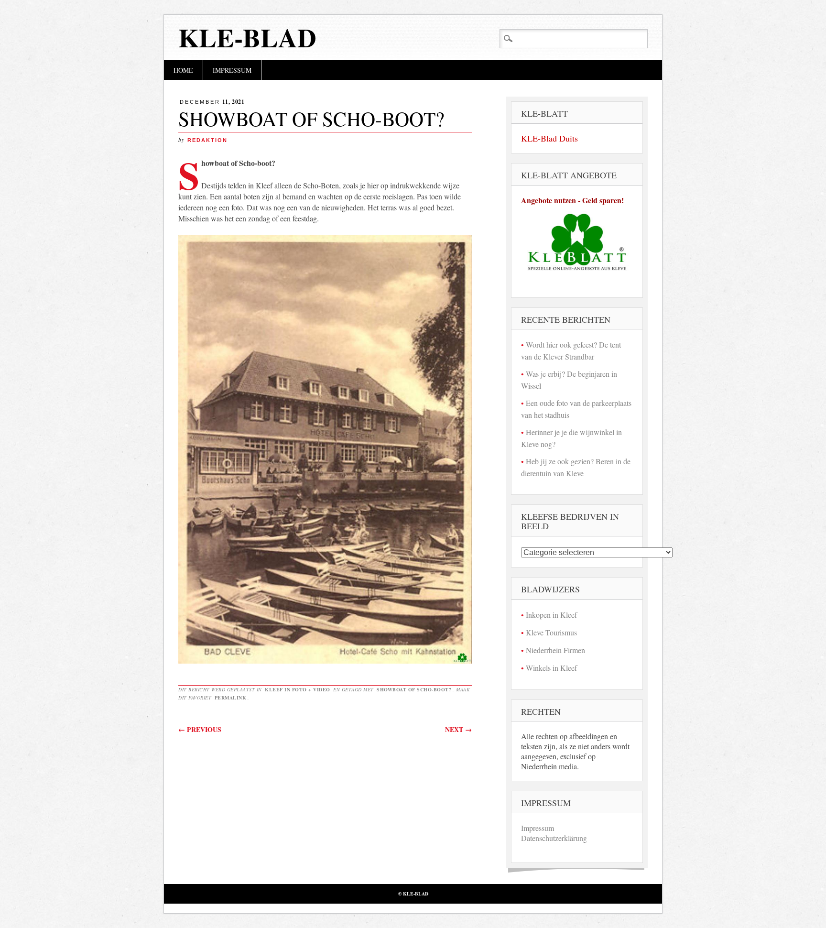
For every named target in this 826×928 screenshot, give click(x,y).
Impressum (232, 70)
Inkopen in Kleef (551, 615)
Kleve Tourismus (551, 632)
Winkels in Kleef (551, 668)
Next (458, 729)
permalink (231, 697)
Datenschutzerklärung (554, 838)
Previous (199, 729)
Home (183, 70)
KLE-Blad (247, 37)
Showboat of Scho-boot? (414, 689)
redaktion (207, 140)
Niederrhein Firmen (555, 650)
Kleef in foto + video (297, 689)
